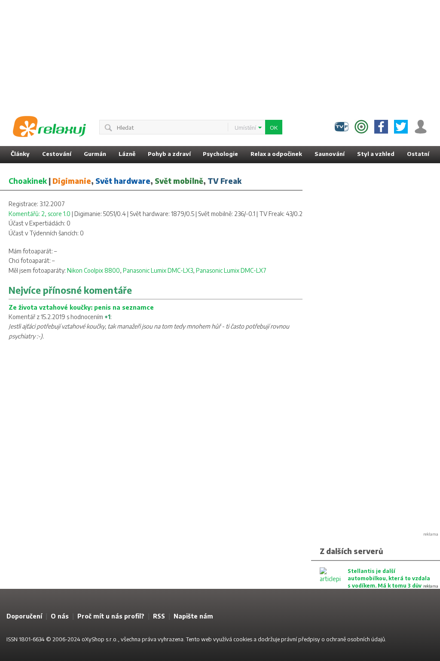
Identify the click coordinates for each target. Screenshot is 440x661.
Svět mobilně (179, 181)
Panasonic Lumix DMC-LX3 (158, 270)
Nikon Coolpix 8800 (93, 270)
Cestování (56, 153)
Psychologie (220, 153)
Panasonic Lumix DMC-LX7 (231, 270)
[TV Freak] (341, 127)
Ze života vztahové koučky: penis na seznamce (81, 307)
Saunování (330, 153)
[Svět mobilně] (361, 127)
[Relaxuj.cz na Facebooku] (381, 127)
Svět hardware (122, 181)
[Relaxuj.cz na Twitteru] (401, 127)
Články (20, 153)
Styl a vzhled (375, 153)
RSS (159, 616)
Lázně (127, 153)
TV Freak (224, 181)
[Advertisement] (220, 53)
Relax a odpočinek (276, 153)
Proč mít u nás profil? (110, 616)
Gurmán (95, 153)
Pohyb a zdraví (169, 153)
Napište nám (193, 616)
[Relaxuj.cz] (49, 127)
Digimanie (71, 181)
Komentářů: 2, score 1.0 (39, 213)
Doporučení (24, 616)
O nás (60, 616)
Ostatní (418, 153)
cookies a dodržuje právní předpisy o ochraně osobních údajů (309, 639)
